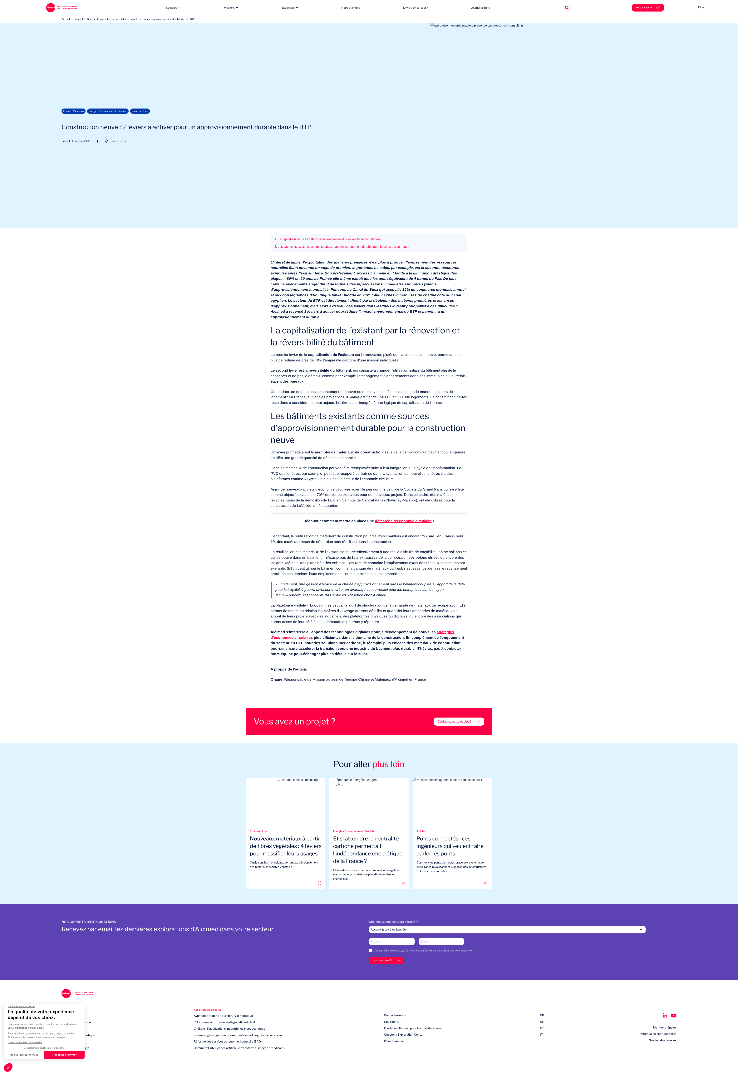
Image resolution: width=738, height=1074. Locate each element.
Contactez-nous (395, 1015)
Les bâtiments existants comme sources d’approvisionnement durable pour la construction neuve (341, 246)
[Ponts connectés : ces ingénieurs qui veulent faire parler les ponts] (452, 883)
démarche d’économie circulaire (403, 521)
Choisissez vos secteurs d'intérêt (393, 922)
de (542, 1028)
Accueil (66, 19)
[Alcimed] (61, 7)
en (542, 1021)
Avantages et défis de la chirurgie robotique (223, 1016)
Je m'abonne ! (381, 960)
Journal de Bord (480, 7)
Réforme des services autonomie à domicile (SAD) (228, 1041)
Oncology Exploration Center (404, 1034)
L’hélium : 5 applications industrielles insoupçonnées (229, 1028)
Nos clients (391, 1021)
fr (542, 1015)
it (541, 1034)
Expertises (288, 7)
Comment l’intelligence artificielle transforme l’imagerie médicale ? (239, 1048)
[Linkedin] (665, 1015)
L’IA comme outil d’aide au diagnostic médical (224, 1022)
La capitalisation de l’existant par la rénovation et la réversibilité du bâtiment (327, 239)
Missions (229, 7)
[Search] (567, 7)
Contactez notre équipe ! (454, 721)
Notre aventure (350, 7)
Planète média (394, 1041)
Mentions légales (664, 1027)
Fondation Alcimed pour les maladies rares (413, 1028)
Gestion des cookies (662, 1040)
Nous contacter (644, 7)
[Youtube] (673, 1016)
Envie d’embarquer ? (415, 7)
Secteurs (171, 7)
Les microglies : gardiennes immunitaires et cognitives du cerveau (238, 1035)
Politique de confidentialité (658, 1034)
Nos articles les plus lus (207, 1009)
